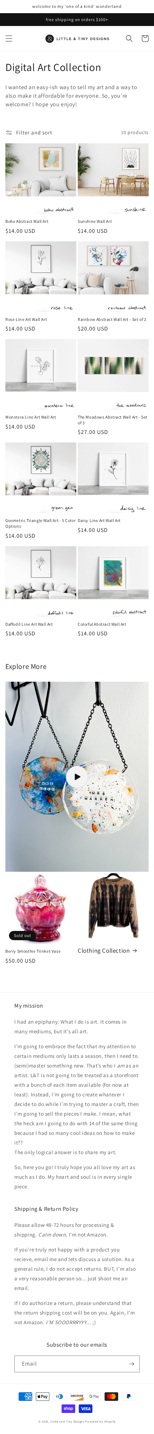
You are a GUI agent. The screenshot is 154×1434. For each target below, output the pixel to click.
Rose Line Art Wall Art (26, 319)
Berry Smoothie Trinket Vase (33, 951)
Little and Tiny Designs (67, 1421)
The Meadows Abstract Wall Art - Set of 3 (113, 419)
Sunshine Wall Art (95, 221)
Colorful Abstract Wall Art (102, 624)
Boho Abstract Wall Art (26, 221)
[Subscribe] (131, 1364)
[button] (9, 38)
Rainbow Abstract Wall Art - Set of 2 (112, 319)
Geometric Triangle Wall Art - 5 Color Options (40, 523)
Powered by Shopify (100, 1421)
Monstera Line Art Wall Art (30, 417)
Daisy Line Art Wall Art (99, 520)
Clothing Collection (104, 950)
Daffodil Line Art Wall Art (29, 624)
